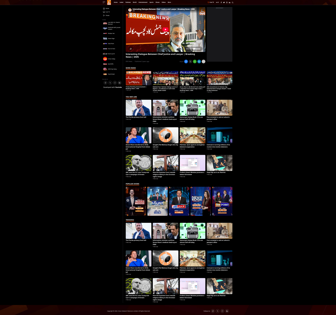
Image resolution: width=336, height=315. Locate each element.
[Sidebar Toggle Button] (104, 2)
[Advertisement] (219, 35)
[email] (203, 62)
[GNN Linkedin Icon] (229, 2)
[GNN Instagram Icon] (226, 2)
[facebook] (186, 62)
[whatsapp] (195, 62)
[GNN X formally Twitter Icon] (224, 2)
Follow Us (207, 311)
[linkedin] (199, 62)
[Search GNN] (232, 2)
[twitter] (190, 62)
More (169, 2)
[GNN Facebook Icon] (221, 2)
